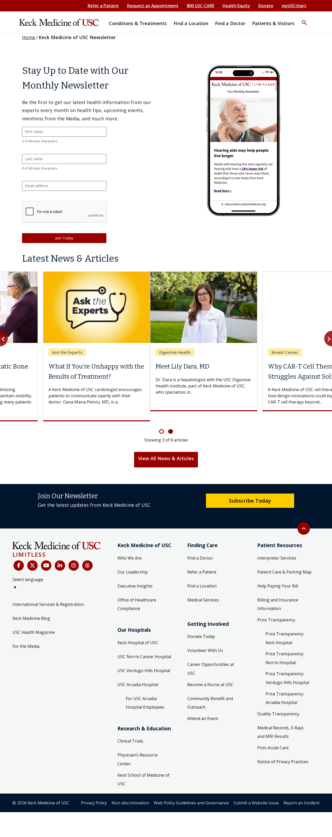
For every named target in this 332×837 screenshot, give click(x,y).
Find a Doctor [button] (230, 23)
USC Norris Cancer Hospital (144, 646)
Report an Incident (301, 793)
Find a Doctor (200, 548)
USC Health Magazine (33, 622)
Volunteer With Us (205, 640)
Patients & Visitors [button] (273, 23)
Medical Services (203, 590)
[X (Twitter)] (32, 555)
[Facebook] (18, 555)
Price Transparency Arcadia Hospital (284, 688)
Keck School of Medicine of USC (143, 769)
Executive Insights (135, 576)
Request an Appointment (152, 6)
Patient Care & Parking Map (284, 562)
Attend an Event (202, 708)
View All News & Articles (166, 448)
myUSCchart (294, 6)
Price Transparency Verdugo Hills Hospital (287, 668)
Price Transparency (276, 610)
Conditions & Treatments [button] (138, 23)
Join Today (64, 238)
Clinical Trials (130, 731)
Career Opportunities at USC (210, 659)
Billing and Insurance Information (277, 594)
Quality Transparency (278, 704)
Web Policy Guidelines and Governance (191, 793)
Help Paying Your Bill (277, 576)
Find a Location (202, 576)
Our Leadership (132, 562)
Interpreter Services (276, 548)
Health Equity (236, 6)
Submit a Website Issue (256, 793)
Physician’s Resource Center (137, 749)
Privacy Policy (94, 793)
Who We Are (129, 548)
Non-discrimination (130, 793)
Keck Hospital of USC (137, 632)
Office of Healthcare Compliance (136, 594)
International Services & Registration (48, 594)
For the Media (25, 636)
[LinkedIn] (60, 555)
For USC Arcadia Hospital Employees (145, 693)
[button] (304, 19)
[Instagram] (73, 555)
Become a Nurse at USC (210, 674)
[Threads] (87, 555)
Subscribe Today (250, 490)
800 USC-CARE (200, 6)
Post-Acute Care (273, 737)
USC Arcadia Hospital (137, 674)
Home (28, 37)
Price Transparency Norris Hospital (284, 648)
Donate (265, 6)
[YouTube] (46, 555)
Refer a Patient (103, 6)
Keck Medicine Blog (31, 608)
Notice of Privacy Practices (282, 751)
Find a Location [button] (191, 23)
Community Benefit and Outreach (210, 693)
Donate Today (201, 626)
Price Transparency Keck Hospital (284, 628)
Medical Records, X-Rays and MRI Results (280, 722)
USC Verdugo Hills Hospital (143, 660)
